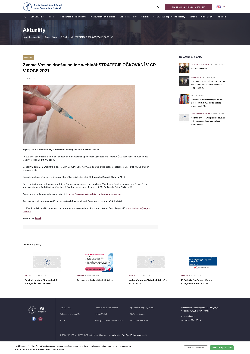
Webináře (28, 58)
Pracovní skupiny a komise (106, 308)
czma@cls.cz (190, 316)
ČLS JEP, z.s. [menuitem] (37, 17)
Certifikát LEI (127, 335)
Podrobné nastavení (196, 348)
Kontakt (63, 320)
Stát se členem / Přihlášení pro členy (188, 7)
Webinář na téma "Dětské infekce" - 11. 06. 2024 (148, 282)
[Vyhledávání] (158, 6)
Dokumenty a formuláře (70, 314)
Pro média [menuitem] (221, 17)
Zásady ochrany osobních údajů (109, 320)
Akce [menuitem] (51, 17)
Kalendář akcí (101, 314)
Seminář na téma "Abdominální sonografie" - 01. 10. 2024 (41, 282)
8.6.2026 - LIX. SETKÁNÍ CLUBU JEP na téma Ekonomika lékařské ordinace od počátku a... (208, 84)
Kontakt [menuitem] (193, 17)
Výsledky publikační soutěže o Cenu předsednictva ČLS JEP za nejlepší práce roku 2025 (207, 103)
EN (223, 6)
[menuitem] (25, 16)
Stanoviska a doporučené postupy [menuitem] (169, 17)
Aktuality (36, 37)
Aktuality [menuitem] (145, 17)
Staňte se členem (137, 314)
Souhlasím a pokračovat (221, 348)
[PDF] (38, 218)
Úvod (25, 37)
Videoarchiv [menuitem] (206, 17)
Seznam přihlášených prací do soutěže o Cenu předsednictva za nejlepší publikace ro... (208, 121)
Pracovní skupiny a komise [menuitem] (102, 17)
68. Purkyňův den (199, 68)
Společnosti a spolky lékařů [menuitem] (73, 17)
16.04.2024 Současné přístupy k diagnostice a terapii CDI (197, 282)
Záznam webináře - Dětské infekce (95, 280)
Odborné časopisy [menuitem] (128, 17)
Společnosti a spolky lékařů (142, 308)
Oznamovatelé (140, 335)
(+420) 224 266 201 (192, 320)
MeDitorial (116, 335)
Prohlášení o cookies (139, 320)
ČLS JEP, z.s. (65, 308)
